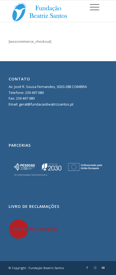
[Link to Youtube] (103, 268)
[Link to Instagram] (95, 268)
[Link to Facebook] (87, 268)
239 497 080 (34, 92)
